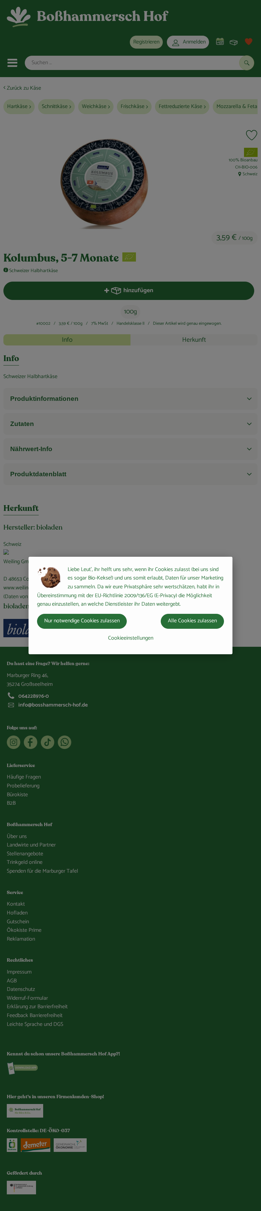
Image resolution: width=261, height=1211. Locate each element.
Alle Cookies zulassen (192, 620)
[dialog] (130, 605)
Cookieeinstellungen (130, 638)
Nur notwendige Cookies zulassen (82, 620)
